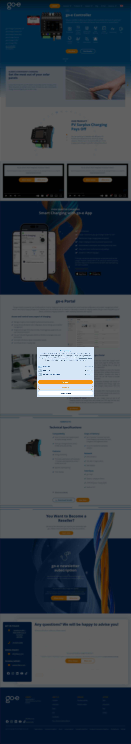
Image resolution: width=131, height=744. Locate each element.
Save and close (65, 393)
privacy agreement (64, 360)
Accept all (65, 382)
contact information (80, 360)
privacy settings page (85, 358)
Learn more (88, 366)
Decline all (65, 388)
